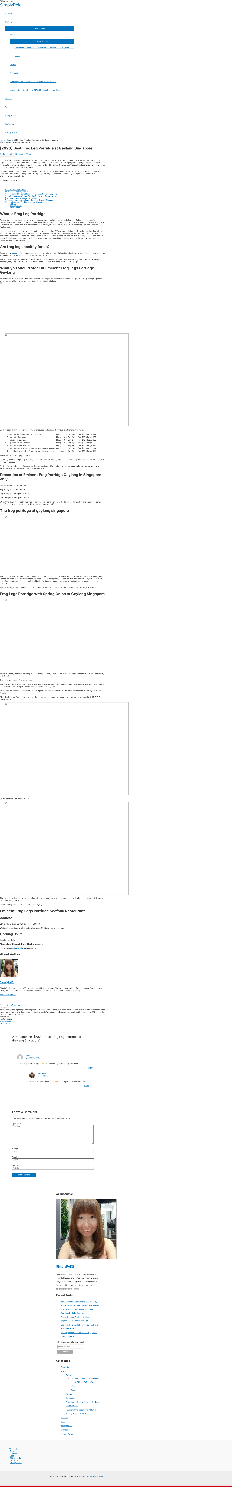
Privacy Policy (11, 132)
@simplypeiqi (17, 948)
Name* (15, 1149)
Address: (13, 204)
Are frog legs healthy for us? (16, 192)
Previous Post (7, 1021)
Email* (15, 1157)
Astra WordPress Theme (92, 1476)
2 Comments (20, 154)
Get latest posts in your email (70, 1342)
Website (15, 1165)
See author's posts (8, 994)
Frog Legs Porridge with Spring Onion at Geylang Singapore (29, 200)
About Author (15, 208)
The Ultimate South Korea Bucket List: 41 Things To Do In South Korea (44, 48)
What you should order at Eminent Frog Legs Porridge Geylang (31, 194)
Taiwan (13, 65)
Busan (17, 56)
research (15, 253)
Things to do (10, 115)
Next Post (5, 1023)
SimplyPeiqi (11, 4)
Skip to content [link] (6, 1)
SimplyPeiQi (7, 982)
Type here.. (17, 1123)
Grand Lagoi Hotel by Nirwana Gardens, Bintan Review (33, 81)
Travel (7, 22)
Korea (12, 35)
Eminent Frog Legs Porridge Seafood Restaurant (25, 202)
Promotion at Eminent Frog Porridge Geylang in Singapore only (31, 196)
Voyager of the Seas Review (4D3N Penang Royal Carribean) (36, 90)
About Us (9, 13)
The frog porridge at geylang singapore (21, 198)
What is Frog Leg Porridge (15, 190)
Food (7, 107)
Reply (90, 1067)
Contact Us (9, 124)
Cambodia (14, 73)
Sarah (27, 1055)
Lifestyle (8, 98)
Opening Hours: (16, 206)
